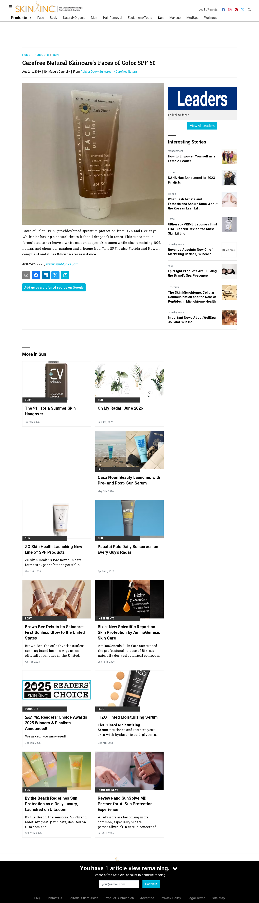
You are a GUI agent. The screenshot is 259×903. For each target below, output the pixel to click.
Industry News (176, 244)
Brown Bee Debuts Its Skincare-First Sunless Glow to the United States (55, 632)
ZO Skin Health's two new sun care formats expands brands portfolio (53, 562)
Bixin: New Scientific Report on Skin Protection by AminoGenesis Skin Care (129, 632)
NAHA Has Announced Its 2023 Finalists (191, 180)
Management (175, 151)
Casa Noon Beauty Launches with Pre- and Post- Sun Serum (129, 480)
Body (28, 400)
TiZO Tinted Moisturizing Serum (128, 717)
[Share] (36, 275)
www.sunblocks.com (62, 264)
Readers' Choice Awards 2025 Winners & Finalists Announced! (56, 723)
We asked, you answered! (45, 736)
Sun (56, 54)
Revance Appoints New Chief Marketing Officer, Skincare (190, 252)
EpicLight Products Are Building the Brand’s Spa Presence (192, 273)
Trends (172, 193)
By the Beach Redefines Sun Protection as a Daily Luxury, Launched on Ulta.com (51, 804)
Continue (151, 884)
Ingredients (106, 618)
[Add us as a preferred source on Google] (65, 275)
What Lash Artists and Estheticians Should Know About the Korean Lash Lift (193, 203)
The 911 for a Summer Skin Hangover (50, 411)
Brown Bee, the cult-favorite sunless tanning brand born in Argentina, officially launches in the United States (55, 651)
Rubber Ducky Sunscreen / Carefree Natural (109, 71)
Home (26, 54)
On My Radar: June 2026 (120, 408)
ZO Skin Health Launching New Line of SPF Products (53, 549)
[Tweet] (55, 275)
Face (170, 265)
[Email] (26, 275)
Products (42, 54)
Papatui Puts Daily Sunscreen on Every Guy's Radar (128, 549)
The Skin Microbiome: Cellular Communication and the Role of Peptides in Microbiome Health (192, 297)
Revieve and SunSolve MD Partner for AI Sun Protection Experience (125, 804)
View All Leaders (202, 125)
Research (173, 287)
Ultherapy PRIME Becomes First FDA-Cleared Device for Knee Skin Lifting (192, 228)
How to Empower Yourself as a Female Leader (191, 158)
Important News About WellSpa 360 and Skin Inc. (192, 320)
